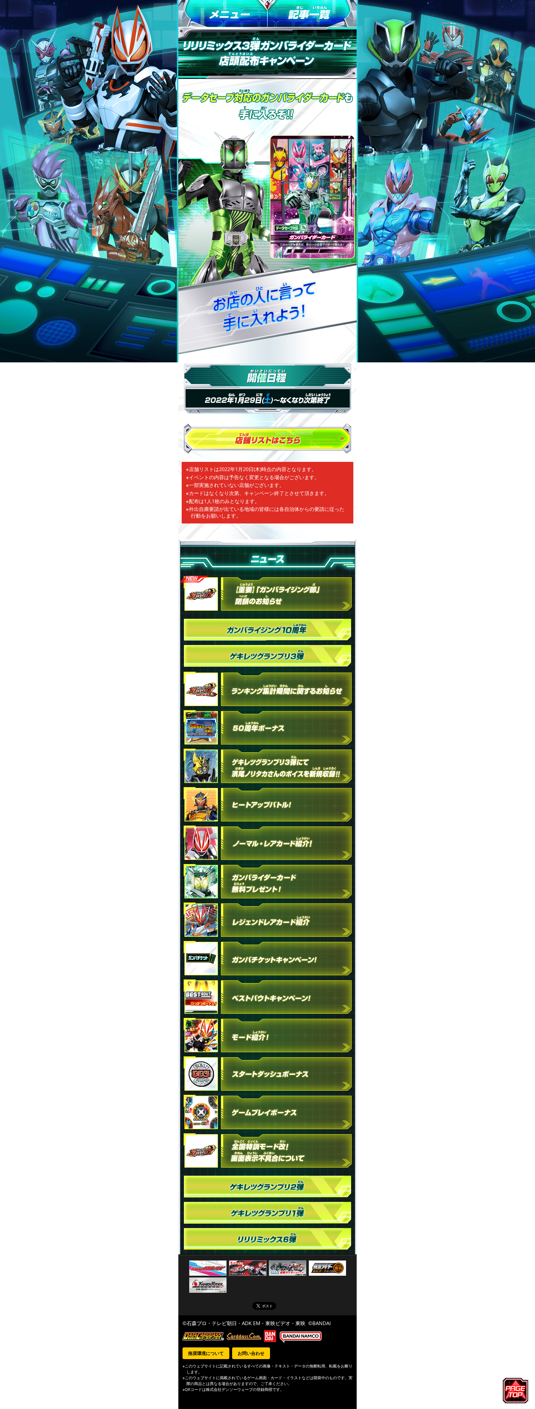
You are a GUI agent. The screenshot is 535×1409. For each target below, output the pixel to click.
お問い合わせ (251, 1353)
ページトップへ (516, 1390)
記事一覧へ (312, 14)
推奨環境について (206, 1353)
